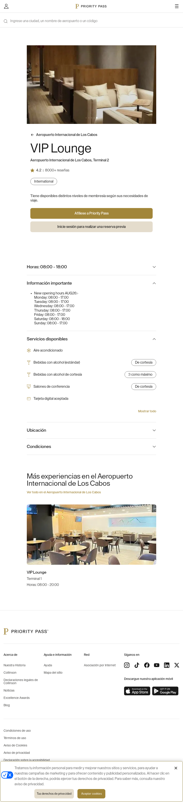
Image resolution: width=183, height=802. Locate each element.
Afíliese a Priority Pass (92, 213)
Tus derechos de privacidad (54, 793)
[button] (86, 118)
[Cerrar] (176, 768)
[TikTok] (136, 665)
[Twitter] (176, 665)
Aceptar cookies (91, 793)
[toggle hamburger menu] (176, 6)
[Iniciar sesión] (6, 6)
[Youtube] (156, 665)
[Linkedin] (166, 665)
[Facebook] (147, 665)
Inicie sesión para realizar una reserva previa (91, 227)
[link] (137, 691)
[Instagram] (126, 665)
